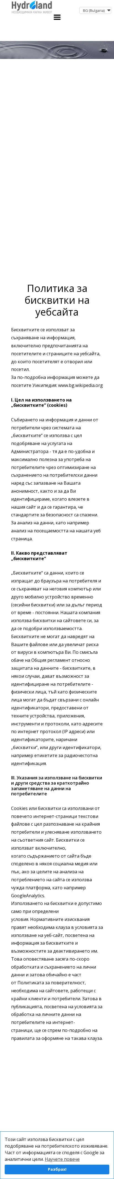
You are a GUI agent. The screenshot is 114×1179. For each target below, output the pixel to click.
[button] (95, 10)
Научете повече (62, 1159)
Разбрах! (57, 1169)
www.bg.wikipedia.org (80, 385)
